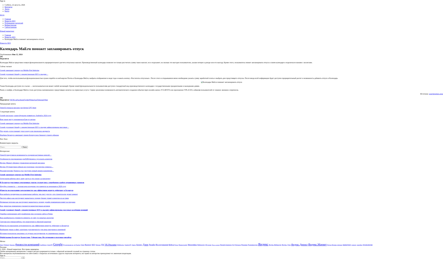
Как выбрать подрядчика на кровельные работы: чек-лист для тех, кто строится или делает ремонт (39, 194)
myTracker (77, 245)
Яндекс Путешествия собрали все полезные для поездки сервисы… (26, 167)
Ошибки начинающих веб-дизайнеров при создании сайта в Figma (26, 214)
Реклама (244, 245)
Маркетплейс (183, 245)
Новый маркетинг (7, 31)
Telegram (98, 245)
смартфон (359, 245)
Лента (7, 9)
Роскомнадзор (253, 245)
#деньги (6, 245)
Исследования (162, 245)
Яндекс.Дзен (286, 245)
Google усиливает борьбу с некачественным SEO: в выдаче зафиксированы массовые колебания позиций (44, 210)
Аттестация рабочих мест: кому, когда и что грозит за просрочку (25, 179)
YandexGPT (128, 245)
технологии (368, 245)
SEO (93, 245)
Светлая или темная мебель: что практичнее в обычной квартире (25, 222)
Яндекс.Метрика (332, 245)
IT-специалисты (68, 245)
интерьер (339, 245)
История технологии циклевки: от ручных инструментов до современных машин (32, 233)
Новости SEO (10, 21)
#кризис (12, 245)
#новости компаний (27, 244)
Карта (7, 11)
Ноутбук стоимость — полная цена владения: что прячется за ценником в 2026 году (33, 186)
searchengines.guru (436, 94)
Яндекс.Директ (299, 244)
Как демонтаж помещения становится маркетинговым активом (25, 206)
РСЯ (233, 245)
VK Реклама (111, 244)
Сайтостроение (11, 27)
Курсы (176, 245)
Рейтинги (238, 245)
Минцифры (192, 245)
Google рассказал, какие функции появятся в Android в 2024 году (25, 116)
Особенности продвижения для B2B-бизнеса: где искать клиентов (26, 159)
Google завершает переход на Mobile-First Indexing (19, 70)
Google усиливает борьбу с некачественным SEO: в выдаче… (24, 74)
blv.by (2, 15)
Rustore (88, 245)
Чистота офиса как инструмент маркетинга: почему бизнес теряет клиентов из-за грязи (34, 198)
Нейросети (201, 245)
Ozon (82, 245)
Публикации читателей (14, 23)
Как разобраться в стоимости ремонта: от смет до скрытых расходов (27, 218)
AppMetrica (43, 245)
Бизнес (139, 245)
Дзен (145, 244)
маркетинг (347, 245)
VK (102, 245)
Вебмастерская (10, 25)
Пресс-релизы (216, 245)
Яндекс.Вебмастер (275, 245)
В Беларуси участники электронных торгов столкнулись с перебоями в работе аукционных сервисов (42, 183)
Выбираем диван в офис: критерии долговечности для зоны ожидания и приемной (33, 230)
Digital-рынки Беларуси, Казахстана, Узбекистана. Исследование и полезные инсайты (35, 237)
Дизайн (152, 245)
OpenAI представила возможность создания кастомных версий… (25, 155)
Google (58, 244)
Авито (134, 245)
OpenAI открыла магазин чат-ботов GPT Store (18, 108)
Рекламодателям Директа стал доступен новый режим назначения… (27, 171)
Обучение (208, 245)
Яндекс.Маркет (317, 244)
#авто (1, 245)
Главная (8, 19)
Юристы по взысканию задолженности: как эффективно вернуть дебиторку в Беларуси (36, 190)
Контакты (8, 7)
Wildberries (120, 245)
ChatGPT (50, 245)
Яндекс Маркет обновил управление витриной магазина (22, 163)
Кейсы (171, 245)
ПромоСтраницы (226, 245)
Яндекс (263, 244)
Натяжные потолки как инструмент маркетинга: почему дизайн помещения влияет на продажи (37, 202)
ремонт (354, 245)
